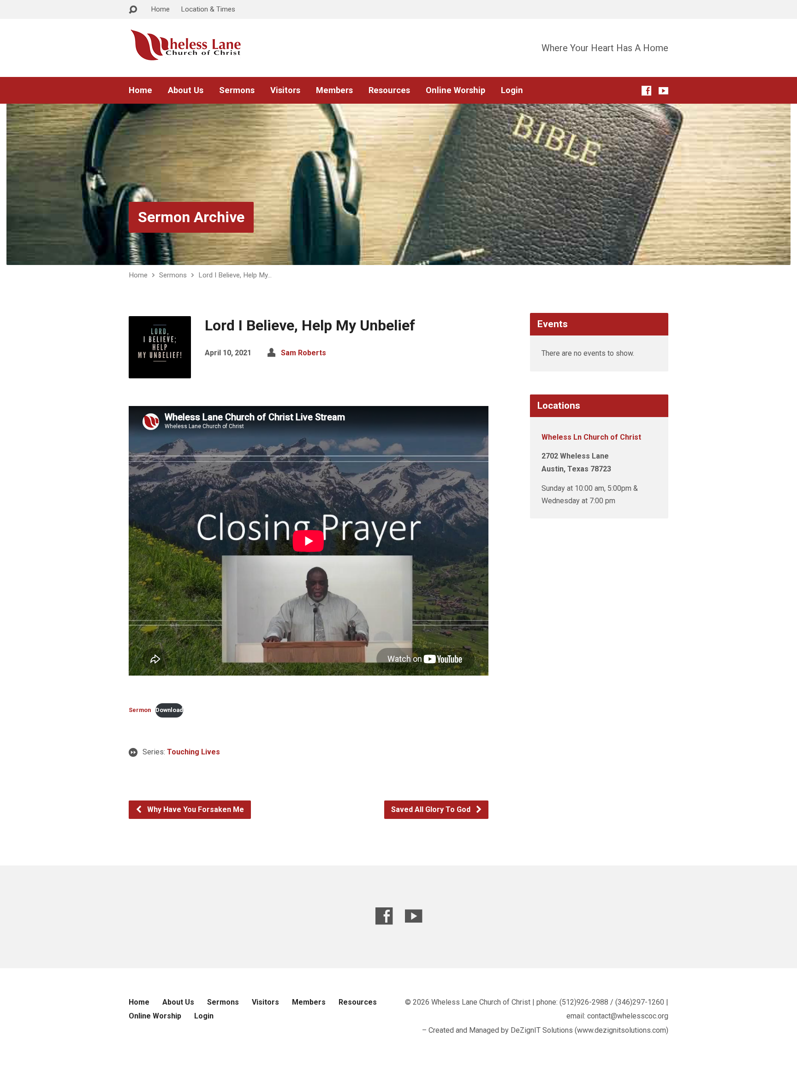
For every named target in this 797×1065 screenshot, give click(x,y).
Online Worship (455, 90)
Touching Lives (193, 751)
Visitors (285, 90)
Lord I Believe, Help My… (235, 275)
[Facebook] (646, 90)
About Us (185, 90)
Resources (389, 90)
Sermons (237, 90)
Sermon (140, 709)
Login (512, 90)
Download (169, 709)
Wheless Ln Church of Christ (591, 437)
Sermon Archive (191, 217)
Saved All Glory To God (431, 809)
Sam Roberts (303, 352)
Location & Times (208, 9)
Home (160, 9)
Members (334, 90)
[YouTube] (663, 90)
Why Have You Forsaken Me (194, 809)
